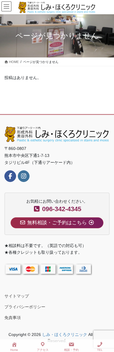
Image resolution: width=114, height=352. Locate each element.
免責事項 (12, 317)
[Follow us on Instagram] (24, 176)
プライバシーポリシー (24, 306)
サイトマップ (16, 296)
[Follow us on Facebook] (10, 176)
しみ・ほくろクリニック (64, 334)
